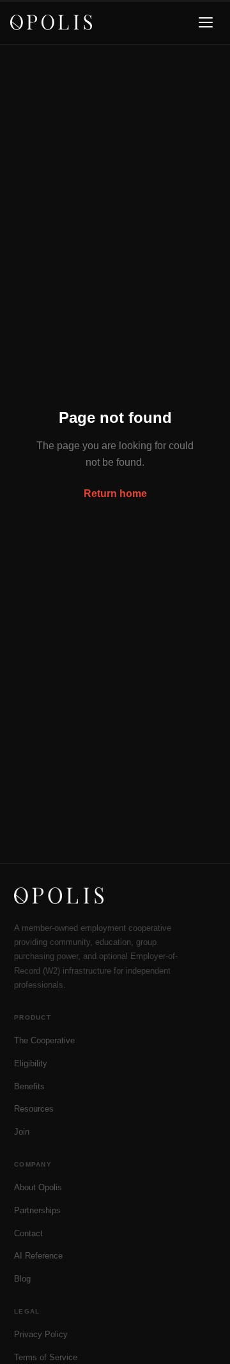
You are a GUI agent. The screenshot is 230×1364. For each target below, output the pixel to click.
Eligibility (30, 1063)
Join (21, 1132)
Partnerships (37, 1210)
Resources (34, 1109)
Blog (22, 1279)
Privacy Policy (41, 1334)
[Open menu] (206, 22)
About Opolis (38, 1187)
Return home (115, 493)
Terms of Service (45, 1357)
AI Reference (38, 1256)
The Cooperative (44, 1040)
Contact (28, 1233)
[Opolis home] (51, 22)
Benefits (29, 1086)
